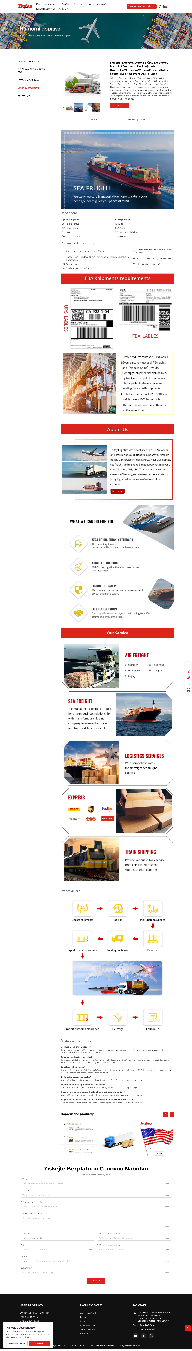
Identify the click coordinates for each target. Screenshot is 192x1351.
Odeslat (96, 1280)
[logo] (25, 6)
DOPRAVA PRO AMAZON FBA (31, 71)
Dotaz (119, 105)
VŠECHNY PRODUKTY (30, 61)
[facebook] (143, 1335)
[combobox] (58, 1238)
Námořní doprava (63, 35)
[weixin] (188, 690)
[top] (188, 1328)
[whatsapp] (188, 677)
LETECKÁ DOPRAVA (29, 80)
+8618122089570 (146, 1325)
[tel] (188, 671)
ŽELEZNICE (24, 96)
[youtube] (151, 1335)
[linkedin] (135, 1335)
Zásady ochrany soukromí (129, 1345)
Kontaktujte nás (45, 8)
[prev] (64, 108)
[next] (102, 108)
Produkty (79, 4)
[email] (188, 684)
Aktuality (64, 8)
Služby (66, 4)
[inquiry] (188, 665)
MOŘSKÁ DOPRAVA (28, 88)
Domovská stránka (47, 4)
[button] (165, 1114)
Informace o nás (98, 4)
